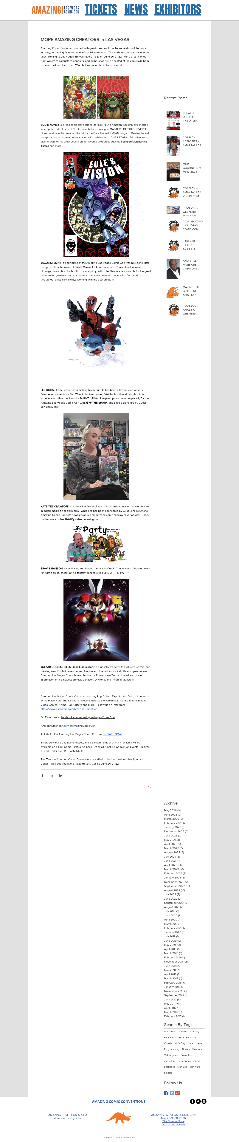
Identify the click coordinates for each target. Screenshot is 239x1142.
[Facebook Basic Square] (166, 1093)
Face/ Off (191, 1037)
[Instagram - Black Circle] (204, 1101)
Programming (171, 1049)
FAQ (181, 1037)
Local (190, 1043)
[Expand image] (79, 97)
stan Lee (182, 1066)
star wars (195, 1066)
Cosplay (194, 1031)
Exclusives (170, 1037)
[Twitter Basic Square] (172, 1093)
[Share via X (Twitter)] (51, 775)
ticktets (168, 1072)
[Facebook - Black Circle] (192, 1101)
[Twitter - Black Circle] (198, 1101)
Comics (183, 1031)
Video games (171, 1054)
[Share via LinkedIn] (61, 775)
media (196, 1060)
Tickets (186, 1049)
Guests (168, 1043)
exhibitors (170, 1060)
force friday (184, 1060)
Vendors (197, 1049)
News (199, 1043)
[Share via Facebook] (42, 775)
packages (169, 1066)
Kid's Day (180, 1043)
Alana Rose (170, 1031)
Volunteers (187, 1054)
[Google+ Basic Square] (177, 1093)
